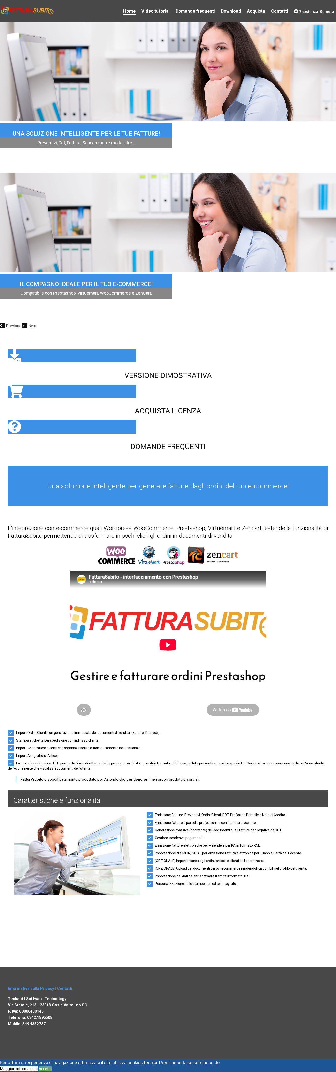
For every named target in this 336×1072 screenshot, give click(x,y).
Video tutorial (155, 11)
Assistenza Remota (316, 11)
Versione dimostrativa (168, 375)
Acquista (256, 11)
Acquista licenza (168, 410)
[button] (11, 326)
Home (129, 11)
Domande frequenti (195, 11)
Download (231, 11)
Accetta (45, 1068)
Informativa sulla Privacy (31, 988)
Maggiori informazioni (19, 1068)
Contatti (279, 11)
